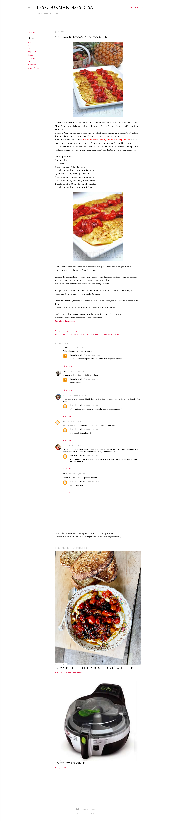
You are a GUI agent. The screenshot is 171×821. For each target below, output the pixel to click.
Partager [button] (32, 32)
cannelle (31, 48)
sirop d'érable (33, 68)
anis (29, 45)
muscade (32, 65)
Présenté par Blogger (87, 809)
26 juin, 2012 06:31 (77, 371)
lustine (66, 347)
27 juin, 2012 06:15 (92, 482)
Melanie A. (67, 395)
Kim (64, 421)
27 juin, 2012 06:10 (93, 379)
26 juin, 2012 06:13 (76, 347)
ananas (31, 42)
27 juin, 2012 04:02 (80, 474)
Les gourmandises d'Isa (65, 7)
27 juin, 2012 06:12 (92, 429)
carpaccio (32, 52)
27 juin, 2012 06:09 (93, 355)
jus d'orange (33, 58)
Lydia (65, 445)
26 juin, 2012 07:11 (79, 395)
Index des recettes (48, 13)
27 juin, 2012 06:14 (92, 455)
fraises (30, 55)
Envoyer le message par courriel (75, 331)
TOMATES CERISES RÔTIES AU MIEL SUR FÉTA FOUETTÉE (94, 668)
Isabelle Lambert (77, 355)
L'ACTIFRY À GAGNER (70, 763)
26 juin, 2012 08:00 (74, 421)
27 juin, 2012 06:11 (92, 405)
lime (30, 61)
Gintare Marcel (96, 814)
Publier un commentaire (73, 673)
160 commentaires (70, 768)
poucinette (67, 474)
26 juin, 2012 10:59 (74, 445)
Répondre (67, 366)
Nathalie (66, 371)
